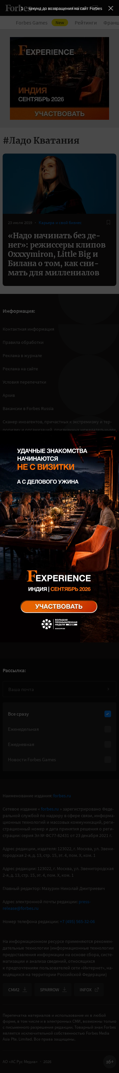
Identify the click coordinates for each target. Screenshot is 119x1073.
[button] (111, 8)
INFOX (86, 990)
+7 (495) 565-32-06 (77, 921)
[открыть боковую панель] (95, 8)
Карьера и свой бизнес (60, 222)
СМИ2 (14, 990)
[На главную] (18, 8)
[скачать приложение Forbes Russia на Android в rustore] (26, 581)
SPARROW (49, 990)
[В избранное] (108, 222)
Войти (78, 8)
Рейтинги (86, 22)
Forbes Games (40, 22)
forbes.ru (62, 796)
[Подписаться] (108, 689)
